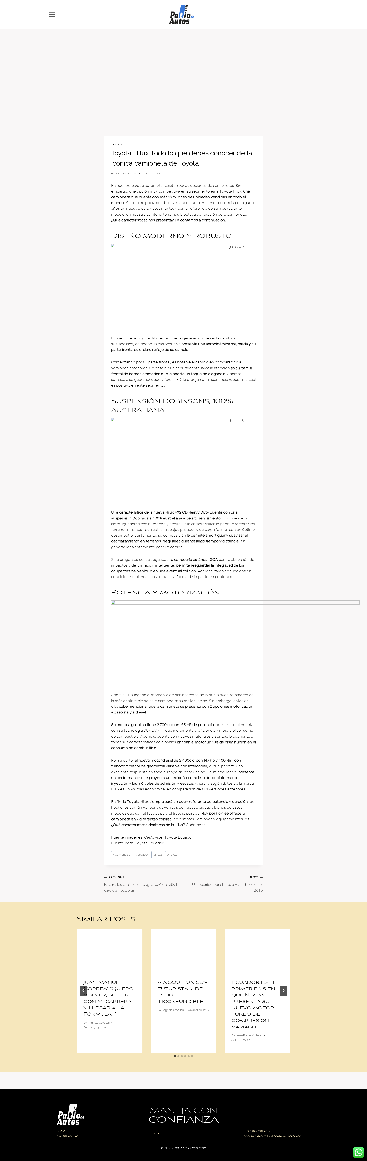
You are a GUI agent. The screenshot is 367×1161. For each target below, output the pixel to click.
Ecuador (142, 854)
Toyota (117, 144)
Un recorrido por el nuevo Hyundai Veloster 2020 (227, 883)
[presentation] (109, 951)
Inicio (61, 1131)
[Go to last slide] (83, 991)
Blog (154, 1134)
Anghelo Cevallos (126, 173)
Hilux (157, 854)
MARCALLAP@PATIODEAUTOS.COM (272, 1136)
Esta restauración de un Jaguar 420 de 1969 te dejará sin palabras (141, 883)
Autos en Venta (70, 1136)
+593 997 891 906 (257, 1131)
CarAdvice (153, 837)
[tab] (175, 1056)
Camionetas (121, 854)
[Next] (283, 991)
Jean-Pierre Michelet (249, 1035)
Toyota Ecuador (178, 837)
